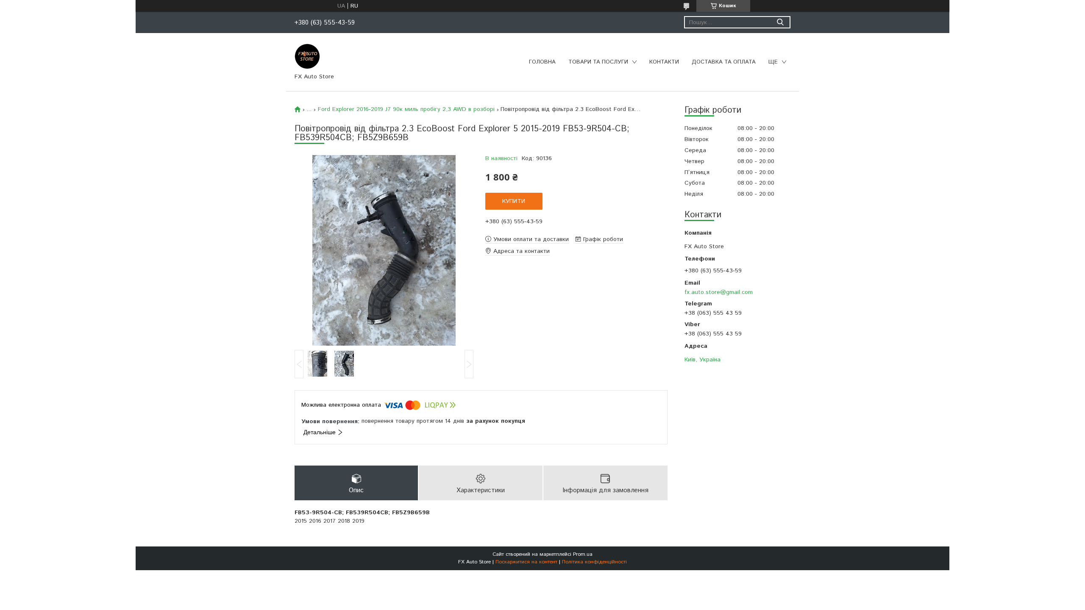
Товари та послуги (598, 62)
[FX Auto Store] (307, 56)
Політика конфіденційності (594, 562)
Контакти (664, 62)
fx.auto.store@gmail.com (718, 292)
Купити (513, 201)
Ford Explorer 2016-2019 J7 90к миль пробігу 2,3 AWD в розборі (406, 109)
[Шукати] (780, 22)
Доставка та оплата (724, 62)
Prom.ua (583, 554)
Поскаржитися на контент (526, 562)
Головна (542, 62)
